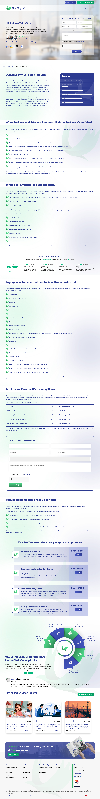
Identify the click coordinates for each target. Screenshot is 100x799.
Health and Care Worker (11, 767)
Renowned (91, 795)
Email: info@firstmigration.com (81, 770)
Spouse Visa (69, 721)
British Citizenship (48, 8)
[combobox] (78, 26)
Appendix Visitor (67, 376)
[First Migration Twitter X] (78, 776)
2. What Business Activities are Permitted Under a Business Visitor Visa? (76, 85)
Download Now (13, 754)
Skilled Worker (9, 772)
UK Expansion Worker (11, 775)
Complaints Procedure (34, 795)
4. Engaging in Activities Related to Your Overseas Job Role (77, 94)
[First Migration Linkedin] (80, 776)
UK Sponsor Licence (72, 8)
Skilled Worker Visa (60, 8)
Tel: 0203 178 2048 (78, 767)
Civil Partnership (26, 772)
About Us (24, 795)
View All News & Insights (86, 694)
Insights (86, 8)
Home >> (5, 66)
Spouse (24, 767)
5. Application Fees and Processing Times (72, 98)
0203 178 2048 (71, 2)
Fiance (24, 775)
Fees (80, 8)
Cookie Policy (17, 795)
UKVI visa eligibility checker (26, 399)
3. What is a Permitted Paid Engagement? (72, 90)
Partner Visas (34, 8)
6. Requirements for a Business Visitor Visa (72, 102)
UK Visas (58, 767)
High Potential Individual (11, 780)
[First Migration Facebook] (75, 776)
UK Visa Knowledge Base (61, 770)
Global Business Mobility (11, 777)
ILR (40, 8)
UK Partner (25, 777)
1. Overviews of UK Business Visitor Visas (72, 80)
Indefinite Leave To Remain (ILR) (47, 767)
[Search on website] (61, 2)
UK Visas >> (11, 66)
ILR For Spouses (42, 770)
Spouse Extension (27, 770)
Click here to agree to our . (74, 41)
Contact (92, 8)
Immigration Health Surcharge (27, 103)
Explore (78, 554)
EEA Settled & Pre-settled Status (47, 775)
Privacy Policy (80, 41)
